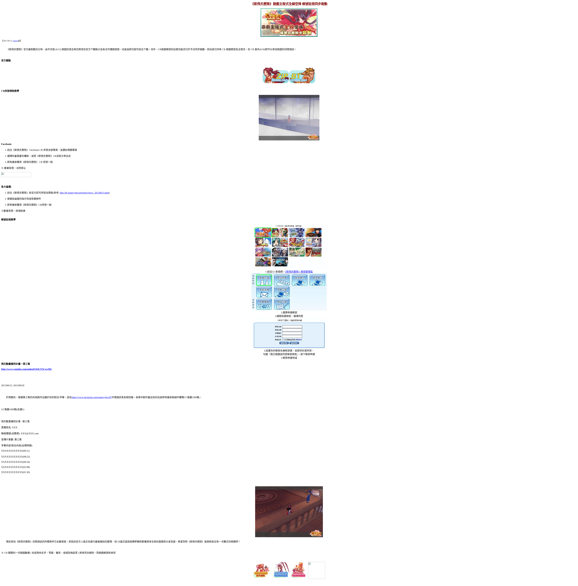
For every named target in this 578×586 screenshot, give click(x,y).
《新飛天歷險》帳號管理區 (299, 271)
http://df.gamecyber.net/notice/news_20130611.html (84, 192)
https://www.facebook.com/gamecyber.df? (92, 397)
